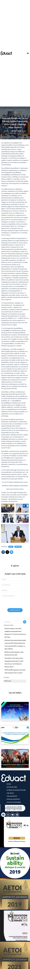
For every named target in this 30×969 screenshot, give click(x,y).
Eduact (10, 546)
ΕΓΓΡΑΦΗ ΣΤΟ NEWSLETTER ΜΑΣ (16, 790)
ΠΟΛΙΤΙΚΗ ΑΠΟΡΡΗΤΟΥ (13, 799)
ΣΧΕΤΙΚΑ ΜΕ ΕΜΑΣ (12, 787)
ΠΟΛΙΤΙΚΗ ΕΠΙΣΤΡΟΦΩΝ (14, 802)
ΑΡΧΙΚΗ (9, 784)
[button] (27, 53)
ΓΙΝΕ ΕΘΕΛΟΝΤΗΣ (12, 796)
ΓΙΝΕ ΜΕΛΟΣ (10, 793)
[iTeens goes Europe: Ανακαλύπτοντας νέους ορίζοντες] (15, 711)
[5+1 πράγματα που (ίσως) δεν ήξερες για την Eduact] (15, 758)
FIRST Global (18, 546)
